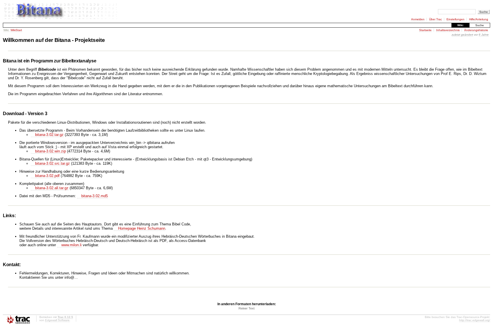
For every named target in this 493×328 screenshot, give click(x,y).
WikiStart (16, 30)
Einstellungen (455, 19)
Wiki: (6, 30)
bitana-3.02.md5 (94, 196)
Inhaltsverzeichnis (448, 30)
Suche (479, 25)
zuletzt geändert (462, 34)
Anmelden (418, 19)
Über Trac (435, 19)
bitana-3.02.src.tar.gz (52, 163)
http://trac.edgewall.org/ (474, 320)
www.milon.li (71, 245)
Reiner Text (246, 308)
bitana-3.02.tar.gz (49, 135)
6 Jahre (484, 34)
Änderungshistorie (476, 30)
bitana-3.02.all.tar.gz (51, 188)
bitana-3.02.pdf (47, 176)
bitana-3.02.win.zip (50, 151)
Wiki (460, 25)
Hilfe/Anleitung (478, 19)
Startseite (425, 30)
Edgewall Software (57, 320)
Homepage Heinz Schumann (141, 228)
